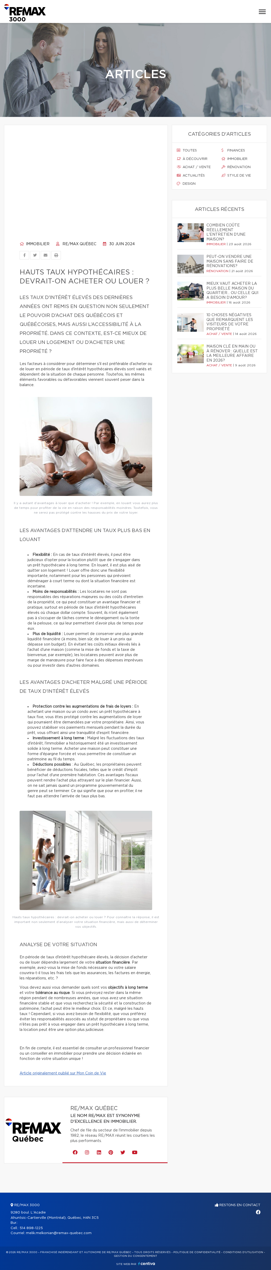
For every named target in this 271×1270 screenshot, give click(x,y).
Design (189, 184)
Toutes (189, 150)
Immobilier (37, 244)
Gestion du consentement (135, 1256)
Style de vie (238, 175)
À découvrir (194, 159)
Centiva (146, 1263)
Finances (235, 150)
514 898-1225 (31, 1228)
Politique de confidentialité (196, 1252)
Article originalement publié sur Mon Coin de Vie (63, 1073)
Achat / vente (196, 167)
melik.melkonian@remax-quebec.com (59, 1233)
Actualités (193, 175)
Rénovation (238, 167)
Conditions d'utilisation (243, 1252)
